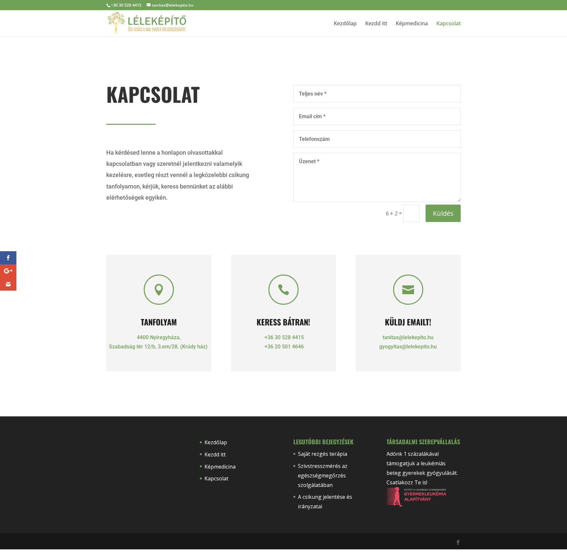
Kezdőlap (345, 24)
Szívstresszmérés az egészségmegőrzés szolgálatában (322, 475)
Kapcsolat (448, 24)
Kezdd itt (376, 24)
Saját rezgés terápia (322, 453)
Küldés (443, 213)
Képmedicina (412, 24)
